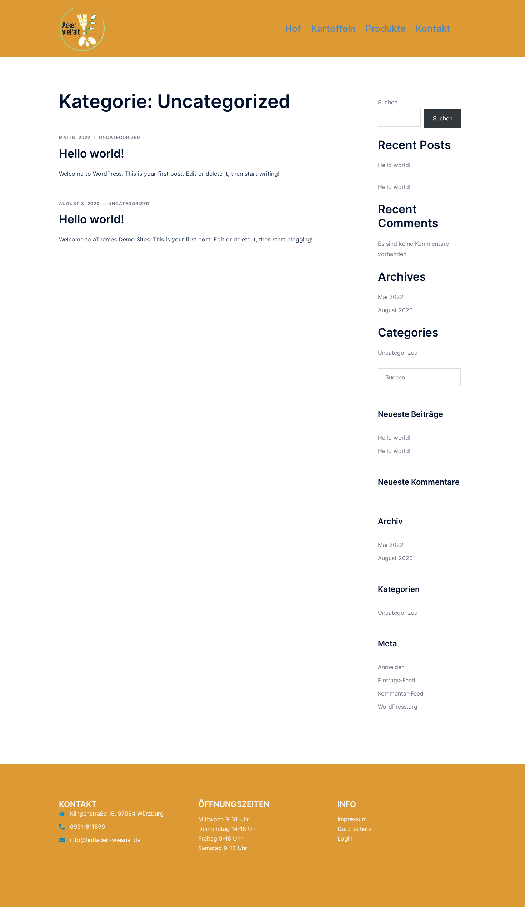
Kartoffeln (333, 28)
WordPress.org (398, 706)
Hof (293, 28)
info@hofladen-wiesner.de (105, 839)
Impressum (352, 819)
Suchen (388, 102)
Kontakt (433, 28)
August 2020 (395, 310)
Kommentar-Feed (401, 693)
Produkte (386, 28)
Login (345, 838)
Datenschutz (354, 828)
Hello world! (91, 153)
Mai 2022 (391, 296)
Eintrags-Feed (396, 680)
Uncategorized (119, 137)
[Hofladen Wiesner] (82, 27)
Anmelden (391, 667)
